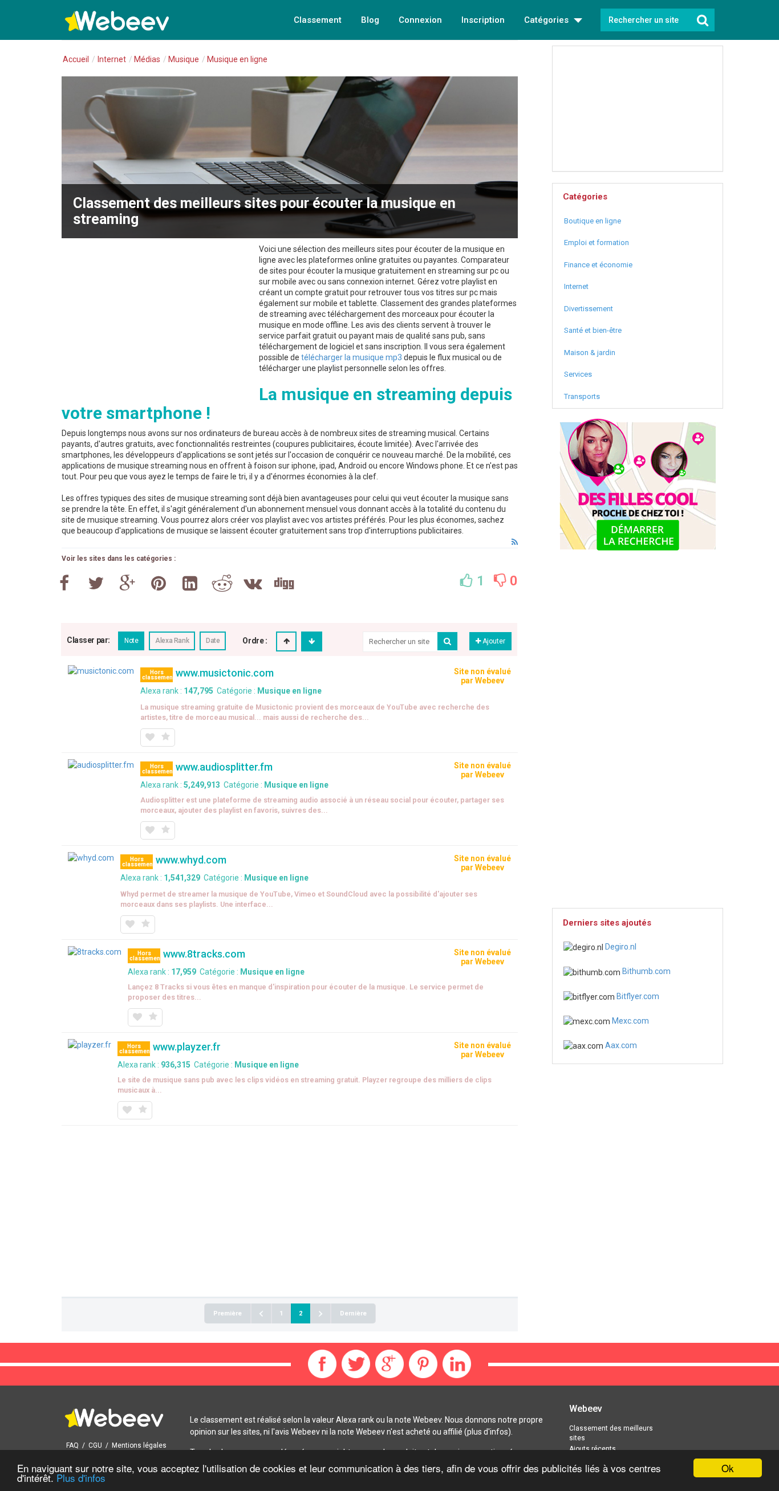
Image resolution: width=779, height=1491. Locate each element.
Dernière (353, 1313)
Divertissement (588, 308)
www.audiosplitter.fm (224, 767)
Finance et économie (598, 264)
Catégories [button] (547, 20)
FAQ (72, 1445)
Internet (576, 286)
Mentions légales (139, 1445)
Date (213, 641)
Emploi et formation (596, 242)
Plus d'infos (81, 1477)
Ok (727, 1468)
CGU (95, 1445)
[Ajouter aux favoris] (149, 737)
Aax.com (620, 1045)
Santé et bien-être (593, 330)
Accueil (76, 59)
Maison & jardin (589, 352)
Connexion (420, 20)
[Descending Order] (311, 641)
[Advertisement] (157, 324)
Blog (370, 20)
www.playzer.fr (187, 1047)
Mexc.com (629, 1020)
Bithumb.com (645, 971)
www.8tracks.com (204, 954)
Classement (318, 20)
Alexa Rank (172, 641)
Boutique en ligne (592, 221)
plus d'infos (487, 1431)
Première (227, 1313)
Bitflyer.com (637, 996)
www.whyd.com (191, 860)
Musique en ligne (289, 690)
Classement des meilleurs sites (611, 1433)
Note (131, 641)
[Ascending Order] (286, 641)
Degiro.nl (619, 946)
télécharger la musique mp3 (351, 357)
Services (578, 374)
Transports (582, 396)
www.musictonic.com (225, 673)
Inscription (483, 20)
